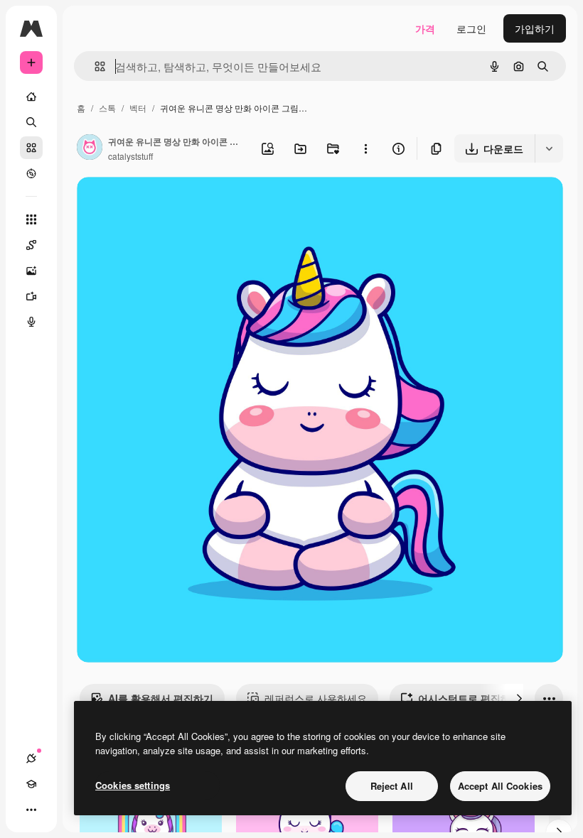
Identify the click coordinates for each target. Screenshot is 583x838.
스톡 (107, 108)
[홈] (31, 96)
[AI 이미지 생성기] (31, 270)
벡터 (137, 108)
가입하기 (535, 28)
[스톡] (31, 147)
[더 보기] (31, 809)
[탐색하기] (31, 173)
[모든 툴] (31, 219)
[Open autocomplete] (94, 66)
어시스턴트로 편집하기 (469, 698)
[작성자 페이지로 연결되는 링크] (89, 148)
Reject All (391, 786)
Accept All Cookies (500, 786)
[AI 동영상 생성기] (31, 296)
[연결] (31, 758)
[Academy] (31, 784)
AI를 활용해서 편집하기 (160, 698)
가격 (425, 28)
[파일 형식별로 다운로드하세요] (549, 148)
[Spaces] (31, 245)
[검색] (31, 122)
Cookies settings (132, 785)
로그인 (471, 28)
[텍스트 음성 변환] (31, 321)
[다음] (519, 698)
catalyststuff (130, 156)
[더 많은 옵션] (365, 148)
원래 (158, 204)
